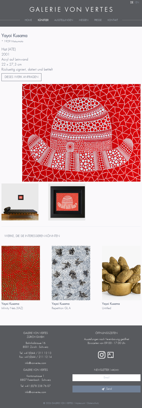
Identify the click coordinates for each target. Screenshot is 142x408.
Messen (83, 20)
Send (109, 388)
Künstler (43, 20)
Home (28, 20)
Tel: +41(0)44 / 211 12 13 (35, 353)
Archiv (115, 370)
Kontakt (113, 20)
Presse (98, 20)
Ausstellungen (63, 20)
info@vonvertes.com (35, 363)
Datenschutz (93, 403)
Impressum (80, 403)
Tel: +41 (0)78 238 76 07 (36, 386)
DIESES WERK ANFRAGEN (21, 77)
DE (131, 2)
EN (137, 2)
